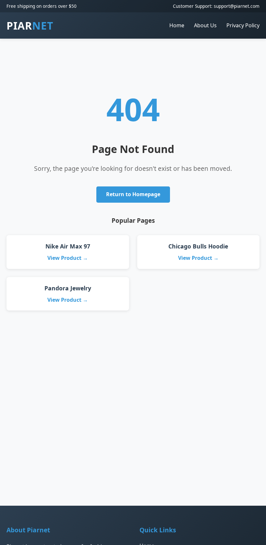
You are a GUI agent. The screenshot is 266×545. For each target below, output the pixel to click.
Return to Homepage (133, 194)
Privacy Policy (243, 25)
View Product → (67, 257)
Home (176, 25)
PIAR (30, 25)
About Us (205, 25)
